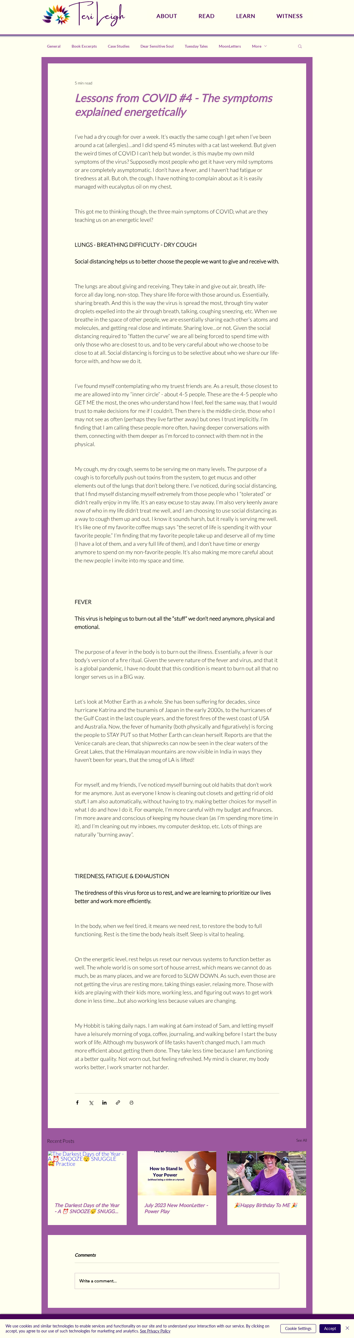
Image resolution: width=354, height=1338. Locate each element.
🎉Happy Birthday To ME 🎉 (265, 1205)
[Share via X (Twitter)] (90, 1102)
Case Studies (118, 46)
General (54, 46)
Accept (330, 1328)
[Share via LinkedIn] (104, 1102)
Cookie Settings (298, 1328)
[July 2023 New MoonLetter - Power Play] (177, 1173)
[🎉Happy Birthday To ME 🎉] (266, 1173)
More (256, 46)
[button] (300, 46)
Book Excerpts (84, 46)
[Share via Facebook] (77, 1102)
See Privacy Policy (155, 1331)
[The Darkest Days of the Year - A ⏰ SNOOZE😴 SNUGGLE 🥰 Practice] (87, 1173)
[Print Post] (131, 1102)
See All (301, 1140)
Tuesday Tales (196, 46)
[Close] (347, 1329)
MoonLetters (230, 46)
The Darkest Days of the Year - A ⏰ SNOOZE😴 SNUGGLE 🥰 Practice (87, 1208)
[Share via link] (118, 1102)
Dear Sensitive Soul (157, 46)
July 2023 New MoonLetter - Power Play (176, 1208)
